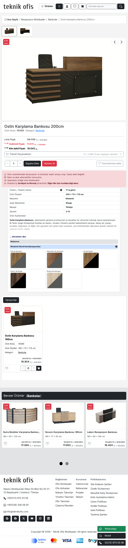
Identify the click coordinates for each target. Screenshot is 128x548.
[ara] (120, 6)
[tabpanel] (64, 342)
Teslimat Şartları (99, 514)
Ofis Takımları (62, 501)
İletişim (79, 497)
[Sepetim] (82, 6)
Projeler (80, 492)
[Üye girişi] (67, 6)
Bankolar (52, 19)
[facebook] (15, 519)
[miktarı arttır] (19, 163)
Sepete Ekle (32, 163)
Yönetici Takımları (64, 497)
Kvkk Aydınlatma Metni (102, 497)
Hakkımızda (82, 484)
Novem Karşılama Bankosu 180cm (63, 432)
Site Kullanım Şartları (101, 484)
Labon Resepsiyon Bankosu (102, 432)
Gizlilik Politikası (99, 506)
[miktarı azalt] (7, 163)
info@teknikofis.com (17, 511)
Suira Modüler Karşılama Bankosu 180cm (22, 432)
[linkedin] (48, 519)
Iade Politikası (98, 510)
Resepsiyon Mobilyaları (33, 19)
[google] (7, 519)
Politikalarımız (98, 479)
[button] (61, 463)
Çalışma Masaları (64, 505)
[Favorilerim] (74, 6)
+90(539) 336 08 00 (18, 504)
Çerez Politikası (99, 501)
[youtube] (31, 519)
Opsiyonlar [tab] (11, 300)
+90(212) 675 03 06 (17, 498)
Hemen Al (49, 163)
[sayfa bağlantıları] (59, 6)
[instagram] (40, 519)
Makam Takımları (64, 492)
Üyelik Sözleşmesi (100, 488)
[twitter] (23, 519)
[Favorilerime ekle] (7, 368)
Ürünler (48, 6)
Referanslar (82, 488)
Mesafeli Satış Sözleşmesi (104, 493)
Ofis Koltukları (62, 488)
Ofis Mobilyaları (63, 484)
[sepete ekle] (38, 368)
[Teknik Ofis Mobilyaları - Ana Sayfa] (18, 6)
